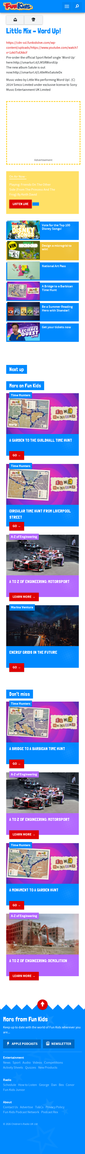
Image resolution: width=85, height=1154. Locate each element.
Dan (54, 1085)
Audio (26, 1063)
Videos (37, 1063)
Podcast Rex (49, 1112)
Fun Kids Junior (14, 1090)
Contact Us (10, 1107)
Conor (70, 1085)
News (7, 1063)
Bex (61, 1085)
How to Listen (27, 1085)
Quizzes (30, 1068)
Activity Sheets (13, 1068)
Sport (16, 1063)
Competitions (53, 1063)
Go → (17, 455)
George (44, 1085)
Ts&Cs (39, 1107)
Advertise (26, 1107)
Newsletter (61, 1044)
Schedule (9, 1085)
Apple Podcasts (25, 1044)
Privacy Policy (55, 1107)
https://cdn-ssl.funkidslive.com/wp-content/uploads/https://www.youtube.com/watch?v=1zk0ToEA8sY (42, 48)
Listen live (20, 204)
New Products (47, 1068)
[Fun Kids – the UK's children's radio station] (21, 6)
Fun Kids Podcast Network (21, 1112)
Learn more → (24, 597)
